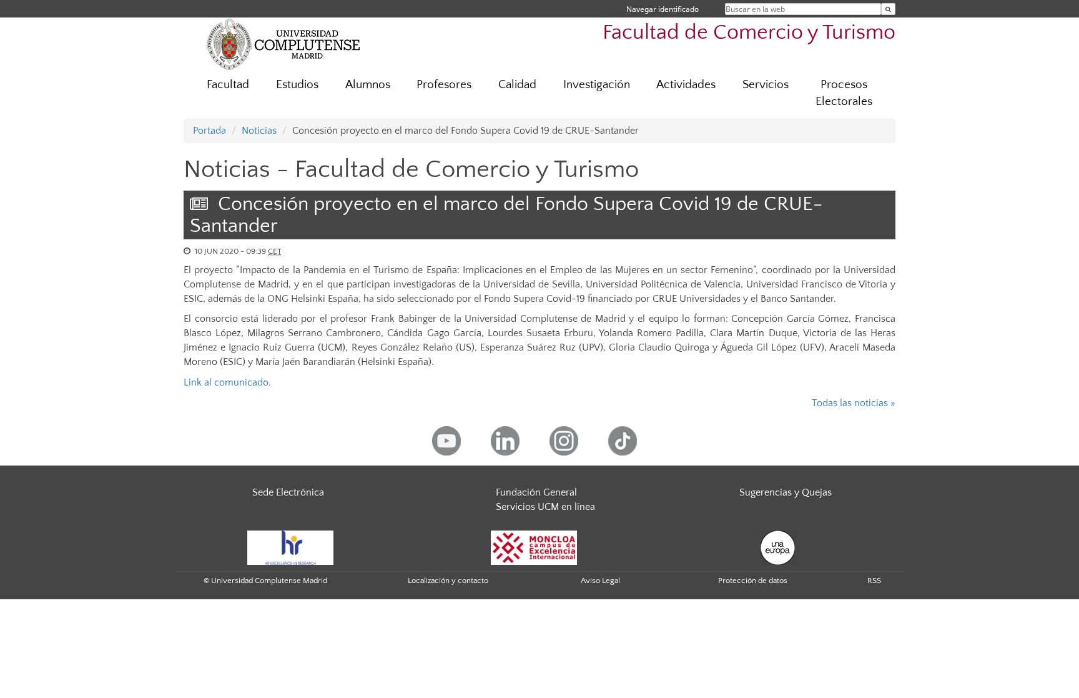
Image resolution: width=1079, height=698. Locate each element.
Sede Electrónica (288, 492)
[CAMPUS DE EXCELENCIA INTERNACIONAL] (534, 546)
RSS (874, 580)
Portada (209, 130)
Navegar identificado (662, 9)
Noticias (259, 130)
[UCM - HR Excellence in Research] (290, 546)
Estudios (297, 84)
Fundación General (536, 492)
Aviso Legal (600, 580)
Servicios (765, 84)
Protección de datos (752, 580)
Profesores (443, 84)
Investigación (596, 84)
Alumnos (367, 84)
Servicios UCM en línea (545, 506)
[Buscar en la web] (888, 9)
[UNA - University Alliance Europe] (778, 546)
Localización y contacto (448, 580)
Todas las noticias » (853, 403)
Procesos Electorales (843, 93)
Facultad (228, 84)
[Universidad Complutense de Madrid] (283, 43)
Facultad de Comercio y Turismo (749, 32)
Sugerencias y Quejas (785, 492)
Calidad (517, 84)
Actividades (686, 84)
